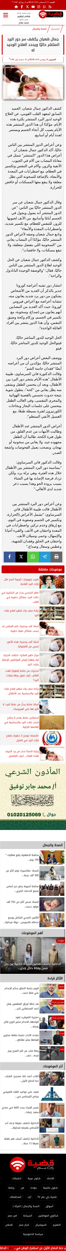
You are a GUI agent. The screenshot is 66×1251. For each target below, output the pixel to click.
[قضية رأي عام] (51, 15)
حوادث (33, 1187)
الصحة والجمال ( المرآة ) (26, 1206)
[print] (56, 557)
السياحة (27, 1215)
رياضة (11, 1187)
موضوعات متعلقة (50, 569)
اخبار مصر (24, 1225)
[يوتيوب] (33, 7)
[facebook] (9, 557)
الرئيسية (55, 29)
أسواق (49, 1206)
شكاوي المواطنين (48, 1215)
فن (22, 1187)
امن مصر (12, 1215)
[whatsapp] (33, 557)
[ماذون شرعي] (33, 796)
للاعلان (9, 1225)
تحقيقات (16, 1178)
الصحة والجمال (39, 29)
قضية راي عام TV (46, 1197)
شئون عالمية (50, 1187)
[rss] (50, 7)
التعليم (57, 1225)
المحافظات (15, 1197)
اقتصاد (50, 1178)
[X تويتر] (27, 7)
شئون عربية (34, 1178)
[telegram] (45, 557)
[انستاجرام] (39, 7)
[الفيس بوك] (22, 7)
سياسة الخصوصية (33, 1234)
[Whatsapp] (44, 7)
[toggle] (5, 15)
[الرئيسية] (16, 7)
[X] (21, 557)
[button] (7, 957)
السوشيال (40, 1225)
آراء (29, 1197)
